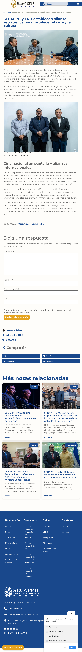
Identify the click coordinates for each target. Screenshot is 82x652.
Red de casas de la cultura (11, 561)
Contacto (65, 526)
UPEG (45, 532)
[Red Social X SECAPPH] (8, 629)
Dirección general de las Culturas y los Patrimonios (30, 558)
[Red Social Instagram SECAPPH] (11, 629)
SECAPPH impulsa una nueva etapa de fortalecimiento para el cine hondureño (20, 416)
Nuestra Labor (10, 537)
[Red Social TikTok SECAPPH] (14, 629)
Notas (9, 12)
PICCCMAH (10, 548)
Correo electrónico (13, 289)
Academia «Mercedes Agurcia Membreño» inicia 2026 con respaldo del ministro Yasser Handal (20, 475)
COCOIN (46, 526)
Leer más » (8, 437)
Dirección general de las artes (30, 546)
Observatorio (48, 543)
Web (6, 298)
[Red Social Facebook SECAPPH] (5, 629)
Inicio (3, 12)
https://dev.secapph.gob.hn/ (31, 224)
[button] (78, 4)
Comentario (10, 252)
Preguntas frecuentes (66, 533)
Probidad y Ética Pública (49, 550)
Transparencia (48, 537)
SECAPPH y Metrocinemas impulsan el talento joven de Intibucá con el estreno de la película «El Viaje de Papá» (60, 417)
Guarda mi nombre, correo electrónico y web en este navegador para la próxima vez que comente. (38, 311)
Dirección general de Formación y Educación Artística (29, 532)
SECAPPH (11, 340)
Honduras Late (11, 543)
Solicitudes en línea (13, 647)
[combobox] (55, 4)
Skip (65, 647)
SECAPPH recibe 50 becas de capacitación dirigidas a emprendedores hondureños (60, 475)
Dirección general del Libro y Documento (29, 572)
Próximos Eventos (12, 554)
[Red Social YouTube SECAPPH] (17, 629)
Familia (8, 526)
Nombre (8, 280)
